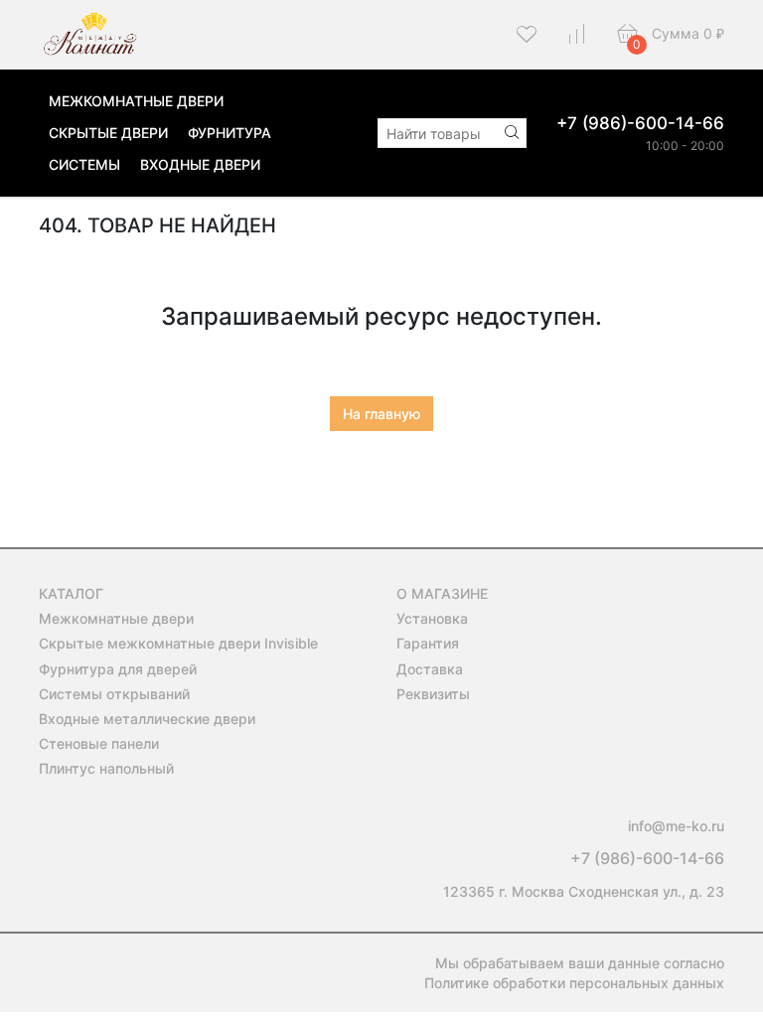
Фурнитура (229, 132)
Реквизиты (433, 693)
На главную (381, 413)
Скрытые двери (108, 132)
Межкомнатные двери (136, 100)
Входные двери (200, 164)
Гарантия (427, 643)
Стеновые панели (99, 743)
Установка (432, 618)
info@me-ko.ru (676, 825)
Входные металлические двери (147, 718)
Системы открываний (114, 693)
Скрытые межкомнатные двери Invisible (178, 643)
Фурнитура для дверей (118, 668)
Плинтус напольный (106, 768)
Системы (84, 164)
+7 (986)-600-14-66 (640, 123)
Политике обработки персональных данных (574, 982)
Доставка (429, 668)
